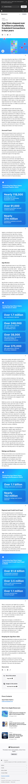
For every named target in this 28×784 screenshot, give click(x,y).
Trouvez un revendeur (5, 775)
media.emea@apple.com (7, 701)
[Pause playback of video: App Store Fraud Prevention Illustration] (2, 51)
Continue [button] (24, 6)
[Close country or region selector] (26, 1)
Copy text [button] (9, 678)
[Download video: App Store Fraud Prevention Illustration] (25, 55)
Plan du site (13, 782)
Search (24, 14)
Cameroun (3, 778)
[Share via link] (10, 35)
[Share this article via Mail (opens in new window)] (7, 35)
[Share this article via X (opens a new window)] (5, 35)
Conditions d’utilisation (5, 782)
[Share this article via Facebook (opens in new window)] (2, 35)
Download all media (11, 686)
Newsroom (4, 14)
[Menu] (26, 11)
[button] (10, 6)
